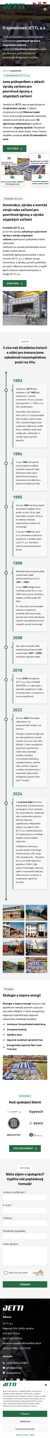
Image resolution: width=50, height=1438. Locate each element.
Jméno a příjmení (15, 1192)
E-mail (8, 1205)
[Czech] (35, 3)
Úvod (5, 71)
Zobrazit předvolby (25, 1429)
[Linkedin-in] (24, 1379)
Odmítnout (25, 1421)
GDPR (32, 1435)
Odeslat (25, 1284)
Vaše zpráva (10, 1244)
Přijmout (25, 1414)
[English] (40, 3)
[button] (45, 1384)
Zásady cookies (22, 1435)
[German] (45, 3)
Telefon (7, 1218)
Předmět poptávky (14, 1231)
